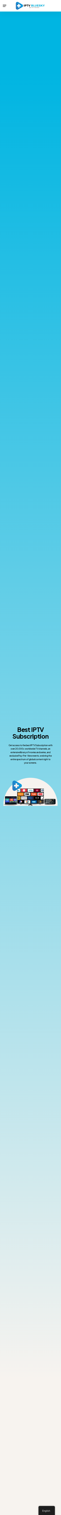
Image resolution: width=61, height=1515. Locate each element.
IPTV (37, 729)
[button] (4, 5)
